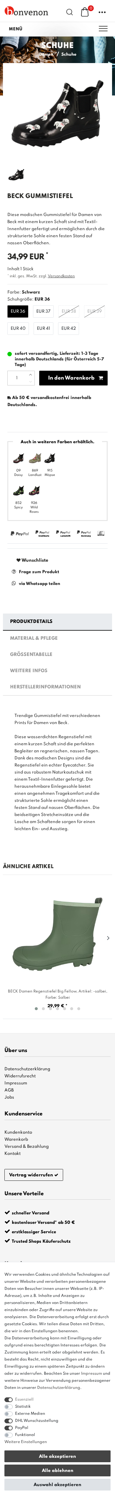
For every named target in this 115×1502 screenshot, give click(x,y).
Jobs (9, 1097)
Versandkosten (61, 276)
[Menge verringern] (30, 381)
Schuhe (68, 54)
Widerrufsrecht (20, 1076)
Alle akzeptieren (57, 1456)
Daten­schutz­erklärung (58, 1388)
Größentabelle (31, 654)
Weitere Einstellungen (25, 1442)
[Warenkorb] (84, 12)
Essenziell (24, 1400)
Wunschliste (34, 560)
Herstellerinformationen (45, 687)
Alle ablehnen (57, 1470)
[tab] (57, 622)
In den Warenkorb (71, 378)
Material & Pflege (34, 638)
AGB (9, 1090)
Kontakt (12, 1154)
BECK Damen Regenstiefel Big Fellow (57, 995)
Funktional (25, 1435)
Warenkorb (16, 1139)
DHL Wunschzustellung (36, 1421)
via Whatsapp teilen (39, 584)
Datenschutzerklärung (27, 1069)
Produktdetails (31, 621)
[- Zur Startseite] (26, 10)
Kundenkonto (18, 1132)
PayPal (21, 1428)
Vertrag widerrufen (31, 1175)
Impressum (15, 1083)
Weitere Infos (28, 671)
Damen (46, 54)
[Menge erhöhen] (30, 374)
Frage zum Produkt (39, 572)
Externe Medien (30, 1414)
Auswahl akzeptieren (57, 1485)
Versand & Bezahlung (26, 1147)
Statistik (23, 1407)
